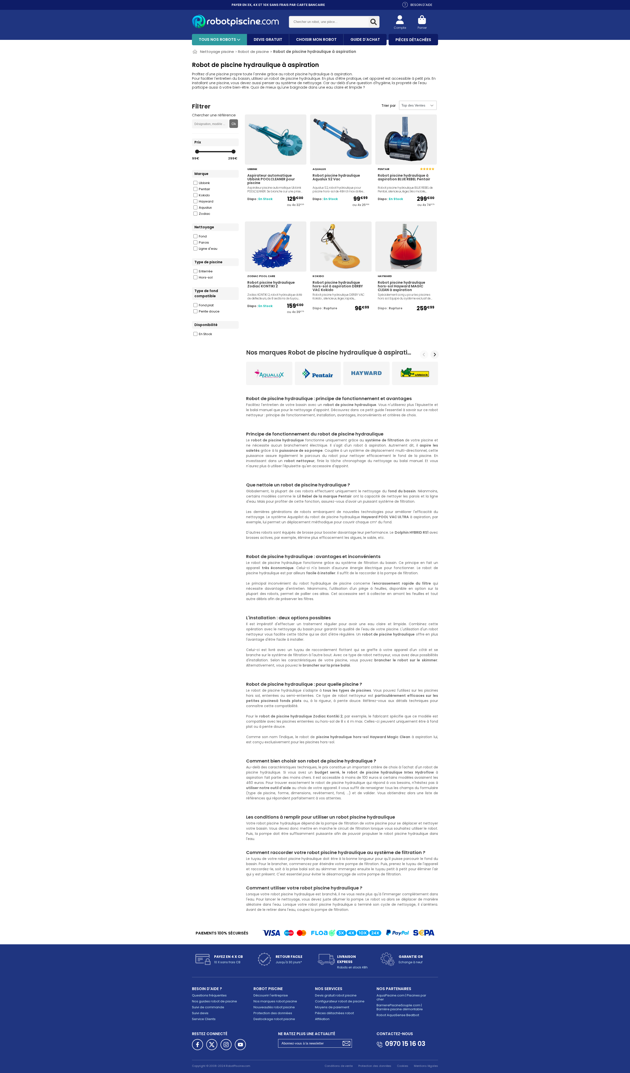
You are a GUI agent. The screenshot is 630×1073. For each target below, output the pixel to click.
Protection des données (272, 1013)
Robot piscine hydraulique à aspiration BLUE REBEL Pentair (404, 178)
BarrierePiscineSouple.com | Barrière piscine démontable (400, 1007)
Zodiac (204, 213)
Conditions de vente (339, 1066)
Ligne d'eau (208, 248)
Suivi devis (200, 1013)
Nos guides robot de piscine (214, 1001)
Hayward (206, 201)
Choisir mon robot (316, 39)
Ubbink (204, 183)
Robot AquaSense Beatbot (398, 1015)
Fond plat (206, 305)
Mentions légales (426, 1066)
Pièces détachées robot (334, 1013)
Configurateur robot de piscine (339, 1001)
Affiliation (322, 1019)
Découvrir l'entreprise (270, 995)
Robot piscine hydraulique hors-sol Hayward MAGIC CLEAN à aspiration (401, 286)
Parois (204, 242)
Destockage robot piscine (274, 1019)
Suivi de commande (208, 1007)
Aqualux (205, 207)
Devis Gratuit (268, 39)
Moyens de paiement (332, 1007)
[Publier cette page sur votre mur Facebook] (197, 1044)
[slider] (197, 152)
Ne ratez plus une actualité (306, 1033)
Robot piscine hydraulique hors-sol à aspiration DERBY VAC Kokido (338, 286)
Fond (203, 236)
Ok (234, 124)
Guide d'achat (365, 39)
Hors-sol (206, 277)
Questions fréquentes (209, 995)
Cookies (402, 1066)
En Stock (205, 334)
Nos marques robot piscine (275, 1001)
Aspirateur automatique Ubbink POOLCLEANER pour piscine (271, 179)
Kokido (204, 195)
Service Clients (204, 1019)
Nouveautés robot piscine (274, 1007)
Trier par (388, 105)
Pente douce (209, 311)
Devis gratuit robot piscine (336, 995)
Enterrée (206, 271)
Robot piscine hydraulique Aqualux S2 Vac (336, 178)
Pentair (204, 189)
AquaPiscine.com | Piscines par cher (401, 997)
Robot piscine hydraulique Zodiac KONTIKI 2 (271, 285)
